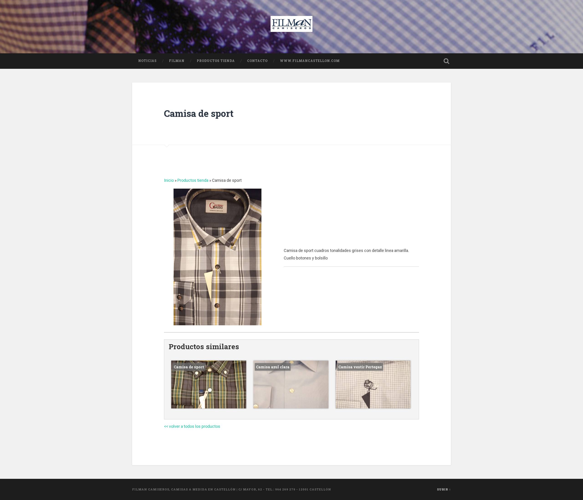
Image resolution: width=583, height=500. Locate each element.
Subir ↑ (444, 489)
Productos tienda (216, 61)
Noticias (147, 61)
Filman (176, 61)
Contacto (257, 61)
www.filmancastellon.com (310, 61)
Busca (446, 61)
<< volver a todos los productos (192, 426)
